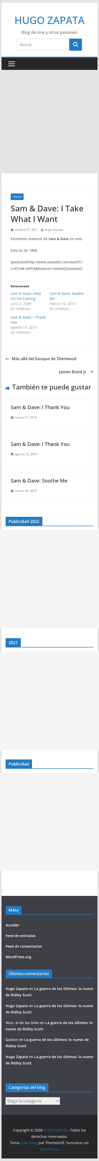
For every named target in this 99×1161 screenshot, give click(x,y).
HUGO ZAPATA (49, 20)
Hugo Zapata (54, 230)
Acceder (12, 925)
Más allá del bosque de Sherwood (44, 358)
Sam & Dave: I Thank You (40, 407)
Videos (17, 197)
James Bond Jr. (73, 372)
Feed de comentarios (24, 946)
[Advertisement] (49, 121)
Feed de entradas (21, 935)
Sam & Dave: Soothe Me (39, 480)
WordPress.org (18, 956)
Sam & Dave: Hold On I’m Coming (26, 296)
